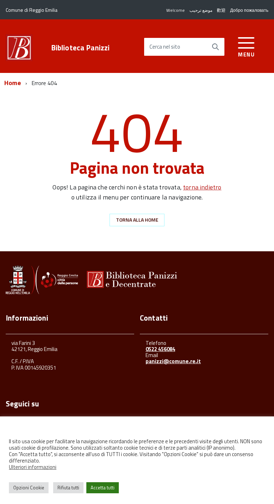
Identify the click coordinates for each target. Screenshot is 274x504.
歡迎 (221, 10)
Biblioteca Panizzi (80, 47)
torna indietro (202, 187)
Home (12, 83)
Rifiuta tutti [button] (68, 487)
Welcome (175, 10)
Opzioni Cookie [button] (28, 487)
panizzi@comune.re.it (173, 361)
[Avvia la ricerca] (215, 47)
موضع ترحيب (200, 10)
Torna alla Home (137, 219)
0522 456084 (160, 349)
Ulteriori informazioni (32, 467)
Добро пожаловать (249, 10)
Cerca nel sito (164, 47)
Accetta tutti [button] (103, 487)
